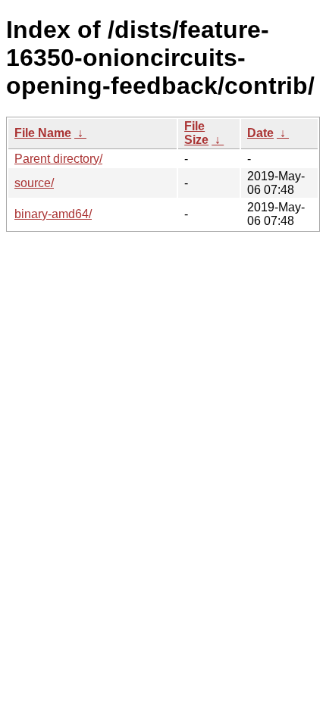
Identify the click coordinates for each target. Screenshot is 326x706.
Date (260, 133)
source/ (34, 182)
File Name (42, 133)
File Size (196, 133)
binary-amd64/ (53, 214)
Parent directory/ (58, 158)
